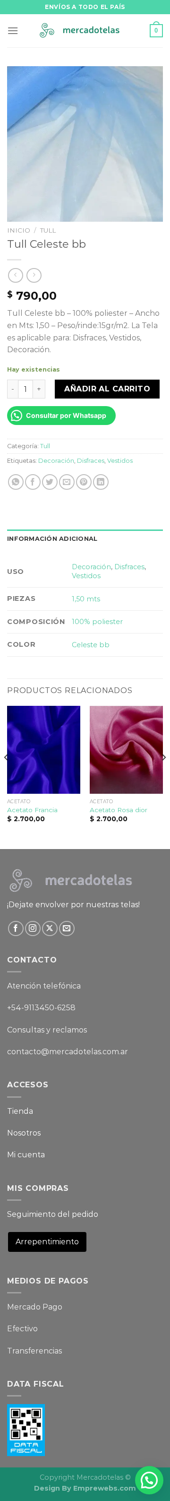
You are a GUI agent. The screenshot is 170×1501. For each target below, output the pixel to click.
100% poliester (97, 621)
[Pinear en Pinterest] (84, 482)
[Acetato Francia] (43, 750)
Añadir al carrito (107, 388)
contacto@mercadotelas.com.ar (67, 1051)
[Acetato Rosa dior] (126, 750)
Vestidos (120, 460)
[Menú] (12, 30)
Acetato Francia (32, 810)
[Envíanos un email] (67, 929)
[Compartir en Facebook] (33, 482)
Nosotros (24, 1132)
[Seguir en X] (50, 929)
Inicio (18, 230)
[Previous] (6, 776)
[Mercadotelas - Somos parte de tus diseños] (85, 31)
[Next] (163, 776)
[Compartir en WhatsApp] (16, 482)
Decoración (56, 460)
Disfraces (90, 460)
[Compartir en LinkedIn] (101, 482)
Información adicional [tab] (52, 538)
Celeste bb (91, 645)
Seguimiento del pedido (52, 1214)
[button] (149, 1480)
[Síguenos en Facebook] (16, 929)
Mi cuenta (26, 1154)
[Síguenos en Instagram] (33, 929)
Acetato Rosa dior (118, 810)
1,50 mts (86, 599)
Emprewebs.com (104, 1488)
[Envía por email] (67, 482)
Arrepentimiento (47, 1241)
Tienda (20, 1111)
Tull (48, 230)
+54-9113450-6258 (41, 1007)
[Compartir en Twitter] (50, 482)
